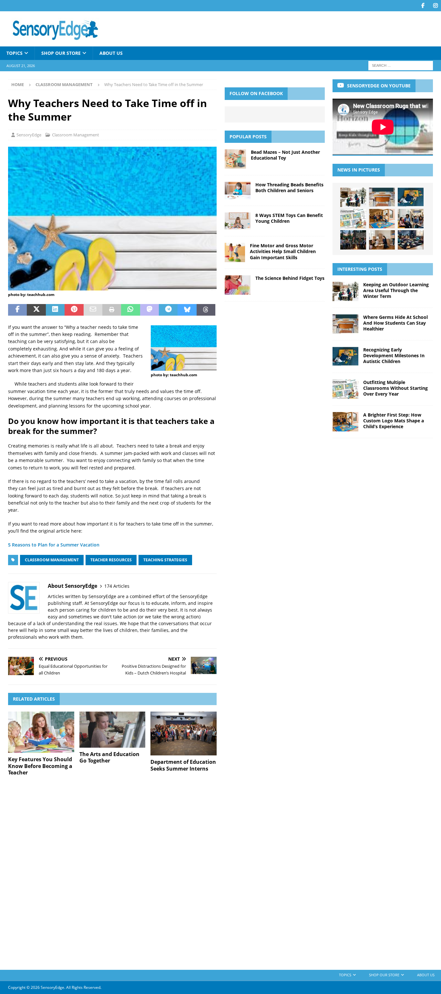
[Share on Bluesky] (187, 310)
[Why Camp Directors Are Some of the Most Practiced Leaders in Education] (353, 240)
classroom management (52, 560)
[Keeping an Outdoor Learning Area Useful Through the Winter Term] (353, 197)
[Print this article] (111, 310)
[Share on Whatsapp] (130, 310)
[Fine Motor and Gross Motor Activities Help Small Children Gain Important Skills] (235, 252)
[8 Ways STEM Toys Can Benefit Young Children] (238, 221)
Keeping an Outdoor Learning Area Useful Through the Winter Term (396, 290)
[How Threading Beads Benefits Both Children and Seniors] (238, 190)
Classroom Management (75, 135)
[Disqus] (112, 872)
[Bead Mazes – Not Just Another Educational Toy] (235, 159)
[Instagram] (435, 5)
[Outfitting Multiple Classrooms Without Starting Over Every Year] (353, 218)
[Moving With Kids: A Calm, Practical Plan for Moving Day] (382, 240)
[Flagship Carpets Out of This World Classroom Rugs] (411, 240)
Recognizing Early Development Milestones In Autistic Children (394, 355)
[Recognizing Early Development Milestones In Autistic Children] (411, 197)
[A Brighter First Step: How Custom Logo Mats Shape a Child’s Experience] (382, 218)
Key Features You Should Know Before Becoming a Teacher (40, 766)
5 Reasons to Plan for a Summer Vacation (53, 545)
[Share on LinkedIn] (55, 310)
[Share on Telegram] (168, 310)
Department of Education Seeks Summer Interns (183, 765)
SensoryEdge (28, 135)
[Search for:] (400, 65)
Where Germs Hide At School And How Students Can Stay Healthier (395, 323)
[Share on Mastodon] (149, 310)
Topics (14, 53)
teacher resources (111, 560)
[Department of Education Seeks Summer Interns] (183, 733)
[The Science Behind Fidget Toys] (238, 285)
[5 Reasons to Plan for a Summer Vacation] (112, 287)
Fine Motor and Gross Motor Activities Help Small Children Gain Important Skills (283, 251)
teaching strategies (165, 560)
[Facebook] (422, 5)
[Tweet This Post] (36, 310)
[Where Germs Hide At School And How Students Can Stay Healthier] (382, 197)
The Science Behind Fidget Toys (289, 278)
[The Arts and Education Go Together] (112, 730)
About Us (111, 53)
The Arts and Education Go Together (109, 757)
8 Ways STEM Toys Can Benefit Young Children (289, 218)
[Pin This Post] (74, 310)
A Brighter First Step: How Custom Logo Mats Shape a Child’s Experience (393, 420)
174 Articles (116, 586)
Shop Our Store (61, 53)
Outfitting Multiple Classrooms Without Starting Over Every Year (395, 388)
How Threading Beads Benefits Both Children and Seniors (289, 187)
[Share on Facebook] (17, 310)
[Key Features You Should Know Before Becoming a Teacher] (41, 732)
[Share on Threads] (206, 310)
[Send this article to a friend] (93, 310)
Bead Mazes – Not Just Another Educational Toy (285, 155)
